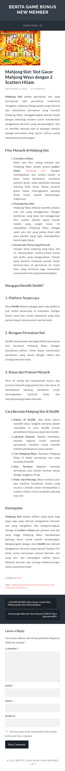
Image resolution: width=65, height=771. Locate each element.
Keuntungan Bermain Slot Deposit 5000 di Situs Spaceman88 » (32, 615)
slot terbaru (21, 587)
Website (10, 716)
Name (9, 685)
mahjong (15, 584)
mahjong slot (27, 584)
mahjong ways (42, 584)
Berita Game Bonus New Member (32, 9)
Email (9, 701)
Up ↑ (34, 764)
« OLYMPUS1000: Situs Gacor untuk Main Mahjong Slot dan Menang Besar (29, 603)
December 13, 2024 (16, 89)
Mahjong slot (36, 170)
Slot (20, 578)
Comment (12, 648)
